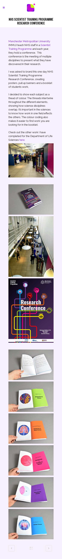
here (22, 139)
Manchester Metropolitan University (29, 41)
